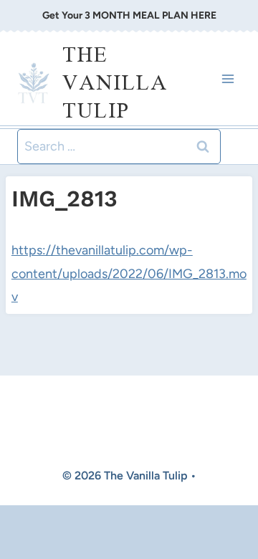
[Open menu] (227, 78)
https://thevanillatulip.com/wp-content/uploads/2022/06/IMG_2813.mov (129, 273)
